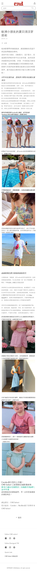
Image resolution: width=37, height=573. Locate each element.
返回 (19, 517)
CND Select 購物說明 (11, 556)
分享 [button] (5, 43)
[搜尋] (33, 8)
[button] (2, 3)
